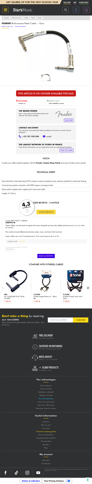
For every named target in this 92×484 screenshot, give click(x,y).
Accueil (6, 18)
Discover (68, 120)
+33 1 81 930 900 (51, 359)
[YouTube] (38, 473)
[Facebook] (5, 473)
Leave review (46, 212)
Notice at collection (31, 481)
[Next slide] (88, 288)
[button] (46, 77)
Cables (26, 18)
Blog (46, 448)
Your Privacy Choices (54, 481)
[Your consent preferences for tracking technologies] (88, 480)
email (48, 136)
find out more (66, 150)
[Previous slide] (2, 288)
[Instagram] (27, 473)
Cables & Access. (17, 18)
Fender (39, 18)
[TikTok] (16, 473)
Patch (33, 18)
